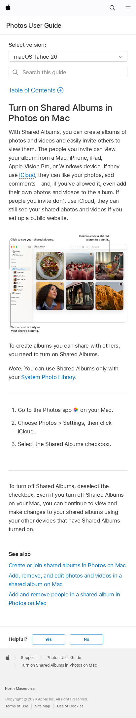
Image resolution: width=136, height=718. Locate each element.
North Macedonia (20, 688)
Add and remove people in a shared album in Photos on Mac (64, 598)
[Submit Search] (15, 72)
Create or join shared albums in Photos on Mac (67, 565)
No (86, 639)
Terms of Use (16, 706)
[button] (112, 8)
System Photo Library (48, 377)
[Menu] (128, 8)
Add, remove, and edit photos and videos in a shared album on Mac (65, 579)
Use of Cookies (70, 706)
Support (28, 657)
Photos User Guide (34, 25)
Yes (48, 639)
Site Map (42, 706)
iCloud (27, 175)
